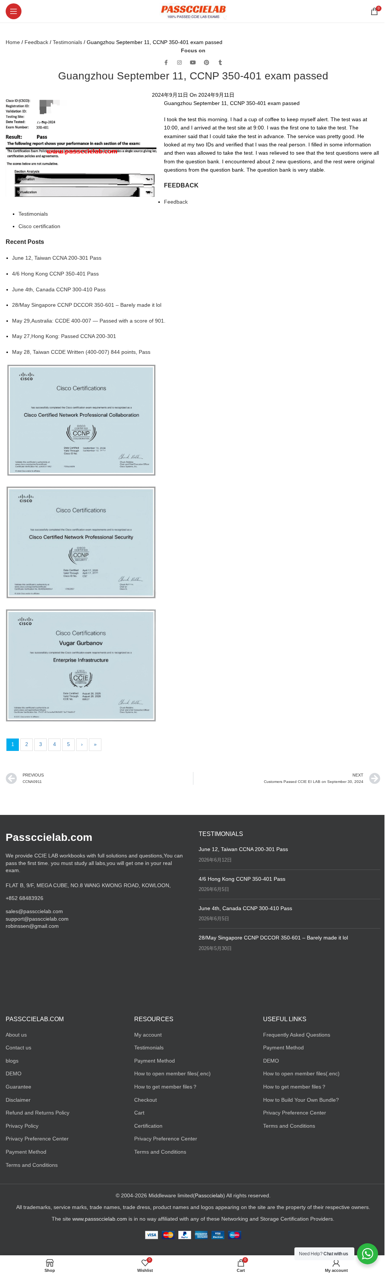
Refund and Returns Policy (37, 1113)
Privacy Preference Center (37, 1139)
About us (16, 1035)
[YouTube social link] (193, 63)
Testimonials (67, 42)
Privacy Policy (22, 1126)
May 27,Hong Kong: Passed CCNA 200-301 (64, 336)
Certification (148, 1126)
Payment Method (26, 1152)
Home (13, 42)
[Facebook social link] (166, 63)
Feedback (36, 42)
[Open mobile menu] (13, 11)
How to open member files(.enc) (172, 1073)
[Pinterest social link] (206, 63)
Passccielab (209, 1195)
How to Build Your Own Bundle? (301, 1100)
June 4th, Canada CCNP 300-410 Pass (59, 289)
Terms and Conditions (32, 1165)
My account (148, 1035)
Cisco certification (39, 226)
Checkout (145, 1100)
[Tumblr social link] (220, 63)
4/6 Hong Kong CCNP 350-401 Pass (55, 274)
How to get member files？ (166, 1087)
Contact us (18, 1048)
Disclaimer (18, 1100)
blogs (12, 1061)
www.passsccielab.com (99, 1219)
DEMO (13, 1073)
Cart (139, 1113)
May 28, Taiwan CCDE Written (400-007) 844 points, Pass (81, 352)
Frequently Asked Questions (296, 1035)
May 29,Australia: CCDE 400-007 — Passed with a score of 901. (88, 321)
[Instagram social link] (179, 63)
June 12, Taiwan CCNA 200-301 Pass (56, 258)
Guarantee (18, 1087)
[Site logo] (193, 11)
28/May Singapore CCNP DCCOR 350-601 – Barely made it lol (86, 305)
